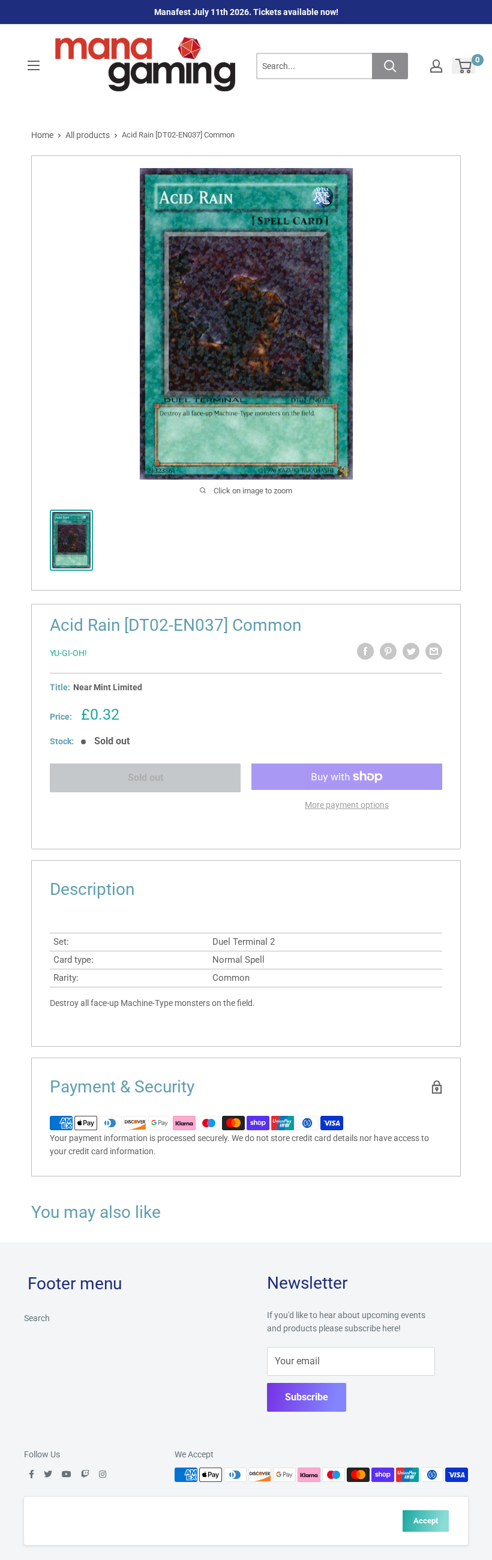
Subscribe (306, 1397)
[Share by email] (433, 651)
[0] (464, 66)
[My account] (436, 66)
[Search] (390, 66)
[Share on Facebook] (365, 651)
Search (37, 1318)
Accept (425, 1520)
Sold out (145, 777)
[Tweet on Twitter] (411, 651)
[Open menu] (33, 65)
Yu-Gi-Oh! (68, 653)
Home (42, 135)
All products (87, 135)
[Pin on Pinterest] (388, 651)
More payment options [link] (347, 805)
